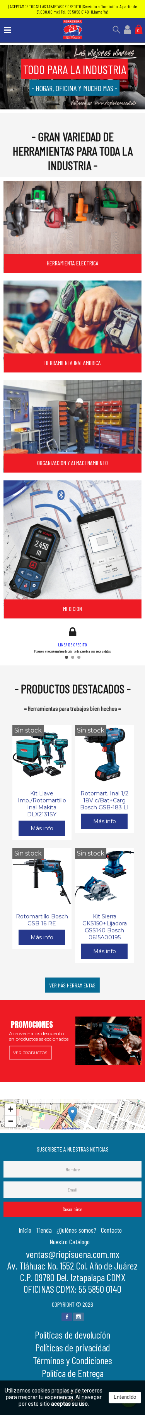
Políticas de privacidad (72, 1347)
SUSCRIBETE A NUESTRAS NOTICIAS (73, 1149)
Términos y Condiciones (72, 1360)
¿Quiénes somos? (76, 1230)
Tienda (44, 1230)
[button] (66, 657)
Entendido (125, 1397)
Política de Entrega (73, 1373)
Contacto (111, 1230)
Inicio (25, 1230)
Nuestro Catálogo (69, 1241)
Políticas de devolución (72, 1334)
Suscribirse (72, 1209)
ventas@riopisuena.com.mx (72, 1254)
